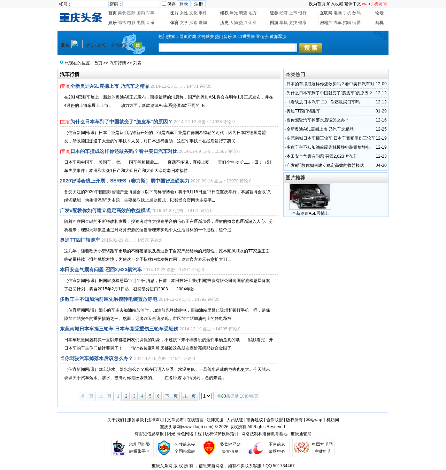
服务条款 (135, 419)
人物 (234, 22)
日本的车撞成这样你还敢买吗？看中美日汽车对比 (124, 151)
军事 (150, 12)
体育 (174, 22)
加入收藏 (334, 3)
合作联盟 (274, 419)
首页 (112, 12)
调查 (243, 12)
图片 (174, 12)
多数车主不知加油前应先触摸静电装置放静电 (108, 299)
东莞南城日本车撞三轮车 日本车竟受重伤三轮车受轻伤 (119, 328)
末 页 (189, 396)
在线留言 (195, 419)
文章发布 (175, 419)
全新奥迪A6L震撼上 (310, 213)
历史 (224, 22)
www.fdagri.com (197, 426)
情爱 (356, 22)
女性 (184, 12)
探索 (193, 22)
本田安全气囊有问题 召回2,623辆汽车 (101, 269)
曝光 (234, 12)
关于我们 (115, 419)
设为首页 (317, 3)
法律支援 (215, 419)
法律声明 (155, 419)
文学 (184, 22)
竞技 (293, 22)
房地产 (326, 22)
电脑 (337, 12)
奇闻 (203, 22)
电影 (131, 22)
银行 (302, 12)
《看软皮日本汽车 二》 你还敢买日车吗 (323, 102)
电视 (141, 22)
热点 (243, 22)
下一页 (171, 396)
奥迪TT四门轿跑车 (80, 240)
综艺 (122, 22)
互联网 (326, 12)
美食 (122, 12)
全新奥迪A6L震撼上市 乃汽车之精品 (109, 86)
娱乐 (112, 22)
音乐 (150, 22)
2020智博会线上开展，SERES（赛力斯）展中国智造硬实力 (125, 180)
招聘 (347, 22)
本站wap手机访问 (322, 419)
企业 (252, 22)
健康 (302, 22)
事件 (203, 12)
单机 (283, 22)
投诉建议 (254, 419)
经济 (283, 12)
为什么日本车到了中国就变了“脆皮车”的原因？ (121, 121)
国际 (131, 12)
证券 (274, 12)
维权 (224, 12)
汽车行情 (117, 63)
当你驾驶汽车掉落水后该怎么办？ (96, 358)
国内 (141, 12)
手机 (347, 12)
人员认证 (234, 419)
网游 (274, 22)
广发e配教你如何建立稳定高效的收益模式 (105, 210)
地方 (252, 12)
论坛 (379, 12)
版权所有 (294, 419)
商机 (379, 22)
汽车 (337, 22)
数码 (356, 12)
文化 (193, 12)
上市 (293, 12)
